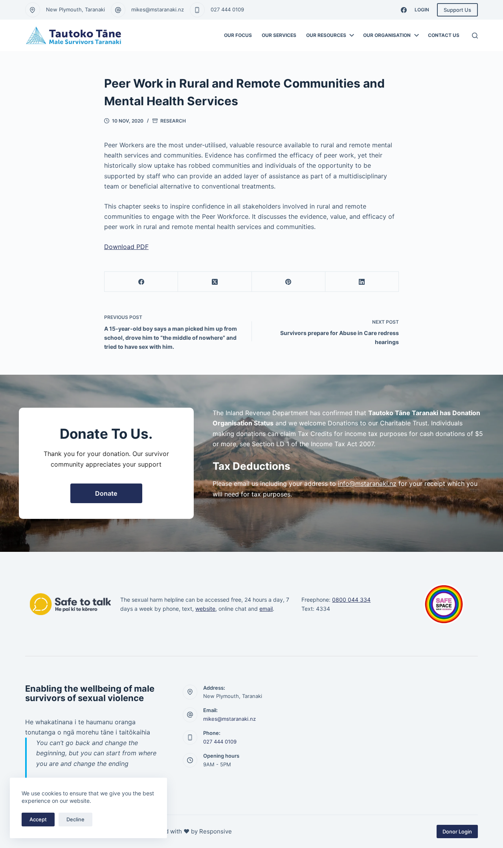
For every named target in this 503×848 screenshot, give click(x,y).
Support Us (457, 10)
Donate (106, 493)
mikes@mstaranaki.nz (157, 9)
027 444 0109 (227, 9)
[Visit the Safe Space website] (444, 604)
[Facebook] (404, 10)
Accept (38, 819)
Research (173, 121)
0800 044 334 (351, 599)
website (205, 608)
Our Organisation (387, 35)
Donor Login (457, 831)
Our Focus (238, 35)
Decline (75, 819)
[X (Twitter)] (215, 282)
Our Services (279, 35)
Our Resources (326, 35)
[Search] (475, 35)
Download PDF (126, 247)
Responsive (215, 831)
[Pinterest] (288, 282)
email (266, 608)
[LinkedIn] (362, 282)
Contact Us (443, 35)
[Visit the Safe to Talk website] (70, 604)
